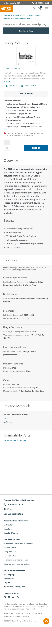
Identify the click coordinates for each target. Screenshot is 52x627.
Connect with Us (26, 93)
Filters (36, 148)
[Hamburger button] (46, 8)
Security (18, 616)
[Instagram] (18, 597)
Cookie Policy (37, 613)
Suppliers (8, 529)
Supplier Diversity (11, 533)
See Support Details (13, 513)
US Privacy (26, 613)
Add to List (29, 86)
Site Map (26, 616)
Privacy (17, 613)
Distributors (8, 525)
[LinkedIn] (9, 597)
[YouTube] (13, 597)
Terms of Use (8, 613)
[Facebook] (5, 597)
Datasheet (12, 86)
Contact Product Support (16, 440)
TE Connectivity (6, 8)
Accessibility (8, 616)
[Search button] (34, 8)
